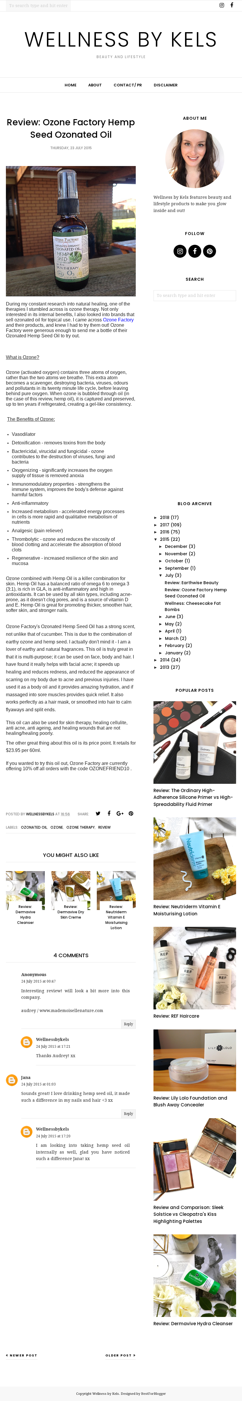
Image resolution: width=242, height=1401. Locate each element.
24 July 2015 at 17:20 (53, 1136)
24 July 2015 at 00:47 (38, 981)
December (176, 546)
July (169, 575)
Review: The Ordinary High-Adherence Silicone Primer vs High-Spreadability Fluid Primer (193, 797)
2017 (164, 525)
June (170, 617)
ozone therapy (80, 827)
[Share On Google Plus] (120, 813)
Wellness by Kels (121, 39)
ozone (56, 827)
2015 (164, 539)
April (170, 631)
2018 (164, 517)
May (169, 624)
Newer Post (23, 1355)
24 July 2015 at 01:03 (38, 1084)
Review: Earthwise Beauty (191, 583)
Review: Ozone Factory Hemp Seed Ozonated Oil (196, 593)
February (174, 645)
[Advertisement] (71, 1306)
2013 (164, 667)
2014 (165, 660)
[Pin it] (130, 813)
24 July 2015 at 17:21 (53, 1046)
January (174, 653)
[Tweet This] (98, 813)
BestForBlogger (153, 1394)
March (172, 638)
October (174, 561)
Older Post (118, 1355)
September (177, 568)
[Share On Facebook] (109, 813)
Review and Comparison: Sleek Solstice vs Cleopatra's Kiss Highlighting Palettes (188, 1214)
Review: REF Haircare (176, 1016)
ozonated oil (34, 827)
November (176, 554)
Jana (26, 1077)
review (104, 827)
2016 (164, 532)
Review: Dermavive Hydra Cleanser (193, 1323)
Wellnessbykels (52, 1039)
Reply (128, 1024)
